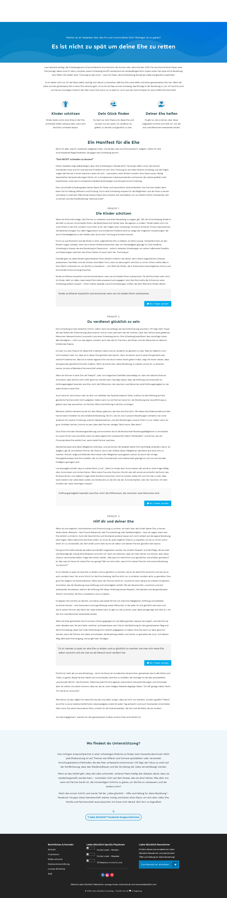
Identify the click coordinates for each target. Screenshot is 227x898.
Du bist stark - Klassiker (108, 856)
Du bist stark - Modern (108, 849)
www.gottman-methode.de (118, 884)
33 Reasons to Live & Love (109, 862)
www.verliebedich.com (145, 884)
